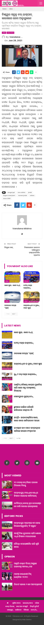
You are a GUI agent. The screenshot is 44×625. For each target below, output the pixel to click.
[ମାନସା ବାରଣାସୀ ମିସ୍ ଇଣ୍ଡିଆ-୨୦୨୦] (7, 576)
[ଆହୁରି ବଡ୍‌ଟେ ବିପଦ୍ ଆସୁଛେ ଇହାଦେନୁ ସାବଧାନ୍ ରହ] (7, 566)
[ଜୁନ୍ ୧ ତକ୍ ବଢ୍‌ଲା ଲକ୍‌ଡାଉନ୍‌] (7, 376)
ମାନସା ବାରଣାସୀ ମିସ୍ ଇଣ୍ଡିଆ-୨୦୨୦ (22, 575)
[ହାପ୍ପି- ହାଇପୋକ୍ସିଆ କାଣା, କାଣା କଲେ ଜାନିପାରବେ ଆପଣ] (7, 420)
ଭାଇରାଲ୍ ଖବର (28, 603)
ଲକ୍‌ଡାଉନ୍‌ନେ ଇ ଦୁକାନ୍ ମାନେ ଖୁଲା (28, 363)
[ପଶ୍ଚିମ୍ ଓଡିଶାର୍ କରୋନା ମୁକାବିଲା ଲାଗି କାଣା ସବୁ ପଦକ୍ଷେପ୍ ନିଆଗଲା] (7, 387)
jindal (30, 192)
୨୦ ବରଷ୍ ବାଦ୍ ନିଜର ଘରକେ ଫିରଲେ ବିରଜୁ (26, 484)
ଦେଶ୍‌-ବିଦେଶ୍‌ (10, 33)
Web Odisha (26, 620)
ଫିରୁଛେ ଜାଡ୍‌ (8, 247)
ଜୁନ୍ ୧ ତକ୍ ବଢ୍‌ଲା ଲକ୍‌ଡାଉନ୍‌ (25, 374)
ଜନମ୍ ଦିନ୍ (34, 610)
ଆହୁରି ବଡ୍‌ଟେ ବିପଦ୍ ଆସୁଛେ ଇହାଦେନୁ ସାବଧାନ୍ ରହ (25, 565)
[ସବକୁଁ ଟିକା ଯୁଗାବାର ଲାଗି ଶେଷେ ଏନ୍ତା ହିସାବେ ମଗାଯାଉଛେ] (7, 535)
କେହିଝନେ (18, 610)
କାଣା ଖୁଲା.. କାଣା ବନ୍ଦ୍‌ (23, 332)
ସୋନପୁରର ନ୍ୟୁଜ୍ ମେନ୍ (23, 396)
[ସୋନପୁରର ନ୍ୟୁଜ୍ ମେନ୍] (7, 399)
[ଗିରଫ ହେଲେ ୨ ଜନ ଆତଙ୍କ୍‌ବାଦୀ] (7, 587)
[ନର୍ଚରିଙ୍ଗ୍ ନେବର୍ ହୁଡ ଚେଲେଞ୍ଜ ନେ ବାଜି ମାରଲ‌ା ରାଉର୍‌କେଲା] (7, 505)
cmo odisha (21, 192)
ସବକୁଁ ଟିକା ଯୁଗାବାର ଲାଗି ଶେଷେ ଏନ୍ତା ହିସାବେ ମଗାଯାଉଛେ (27, 535)
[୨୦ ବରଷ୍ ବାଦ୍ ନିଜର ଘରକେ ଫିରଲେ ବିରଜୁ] (7, 485)
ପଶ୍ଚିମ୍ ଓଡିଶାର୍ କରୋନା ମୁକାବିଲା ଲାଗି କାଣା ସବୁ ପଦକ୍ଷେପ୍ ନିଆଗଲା (28, 387)
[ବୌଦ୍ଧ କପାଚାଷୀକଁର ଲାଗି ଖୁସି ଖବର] (7, 546)
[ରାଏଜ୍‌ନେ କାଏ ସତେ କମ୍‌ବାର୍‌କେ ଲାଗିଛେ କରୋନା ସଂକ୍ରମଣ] (7, 430)
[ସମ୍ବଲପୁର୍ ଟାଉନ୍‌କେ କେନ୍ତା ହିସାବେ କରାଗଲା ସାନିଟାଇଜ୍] (7, 495)
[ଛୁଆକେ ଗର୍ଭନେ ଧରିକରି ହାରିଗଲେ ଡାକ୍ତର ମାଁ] (7, 409)
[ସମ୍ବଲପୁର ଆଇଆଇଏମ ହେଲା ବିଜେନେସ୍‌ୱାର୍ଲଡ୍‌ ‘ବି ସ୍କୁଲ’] (7, 525)
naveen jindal (22, 195)
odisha (32, 195)
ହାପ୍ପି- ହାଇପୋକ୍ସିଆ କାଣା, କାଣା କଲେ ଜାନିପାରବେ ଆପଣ (26, 419)
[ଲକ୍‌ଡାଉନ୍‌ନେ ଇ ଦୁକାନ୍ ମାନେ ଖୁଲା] (31, 297)
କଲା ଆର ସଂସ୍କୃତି (22, 606)
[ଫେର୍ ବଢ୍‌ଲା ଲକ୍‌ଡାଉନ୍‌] (31, 277)
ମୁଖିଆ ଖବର (16, 603)
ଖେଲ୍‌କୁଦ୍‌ (10, 610)
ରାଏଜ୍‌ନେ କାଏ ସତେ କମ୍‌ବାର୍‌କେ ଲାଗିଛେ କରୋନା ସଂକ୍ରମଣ (27, 429)
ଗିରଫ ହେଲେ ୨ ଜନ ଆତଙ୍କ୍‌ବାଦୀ (28, 584)
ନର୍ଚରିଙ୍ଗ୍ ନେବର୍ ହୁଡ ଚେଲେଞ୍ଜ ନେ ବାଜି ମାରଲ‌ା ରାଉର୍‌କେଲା (27, 505)
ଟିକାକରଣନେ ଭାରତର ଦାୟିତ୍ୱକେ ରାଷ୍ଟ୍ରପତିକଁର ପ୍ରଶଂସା (32, 251)
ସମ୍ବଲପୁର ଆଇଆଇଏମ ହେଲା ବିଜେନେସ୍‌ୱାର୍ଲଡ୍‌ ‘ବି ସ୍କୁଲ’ (27, 524)
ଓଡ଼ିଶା (4, 33)
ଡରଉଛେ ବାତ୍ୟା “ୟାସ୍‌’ (24, 353)
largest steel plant (9, 195)
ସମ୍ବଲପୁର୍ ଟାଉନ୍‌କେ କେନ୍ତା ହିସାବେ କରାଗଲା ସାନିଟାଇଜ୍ (26, 494)
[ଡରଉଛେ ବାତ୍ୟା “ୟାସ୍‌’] (12, 297)
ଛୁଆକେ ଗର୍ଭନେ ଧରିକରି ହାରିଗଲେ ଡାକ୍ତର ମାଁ (23, 408)
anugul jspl (11, 192)
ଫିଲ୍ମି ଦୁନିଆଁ (34, 606)
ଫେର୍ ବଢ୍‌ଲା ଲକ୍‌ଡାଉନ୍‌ (23, 342)
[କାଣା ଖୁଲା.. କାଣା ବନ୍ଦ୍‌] (12, 277)
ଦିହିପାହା (26, 281)
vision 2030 (7, 198)
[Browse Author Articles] (22, 220)
